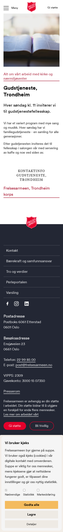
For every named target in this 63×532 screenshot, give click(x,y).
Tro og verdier (17, 271)
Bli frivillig (41, 426)
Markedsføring (46, 494)
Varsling (12, 292)
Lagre (31, 514)
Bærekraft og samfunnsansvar (29, 261)
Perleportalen (16, 282)
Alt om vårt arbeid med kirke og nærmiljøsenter (28, 76)
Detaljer (32, 524)
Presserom (12, 391)
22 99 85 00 (26, 359)
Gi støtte (15, 426)
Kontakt (12, 250)
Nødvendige (12, 494)
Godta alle (31, 505)
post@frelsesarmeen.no (34, 365)
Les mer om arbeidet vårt (21, 414)
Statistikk (28, 494)
